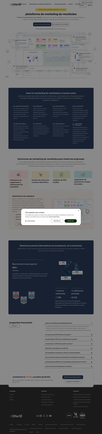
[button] (30, 221)
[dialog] (51, 217)
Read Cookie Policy (54, 216)
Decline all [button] (57, 221)
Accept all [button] (70, 221)
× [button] (78, 210)
